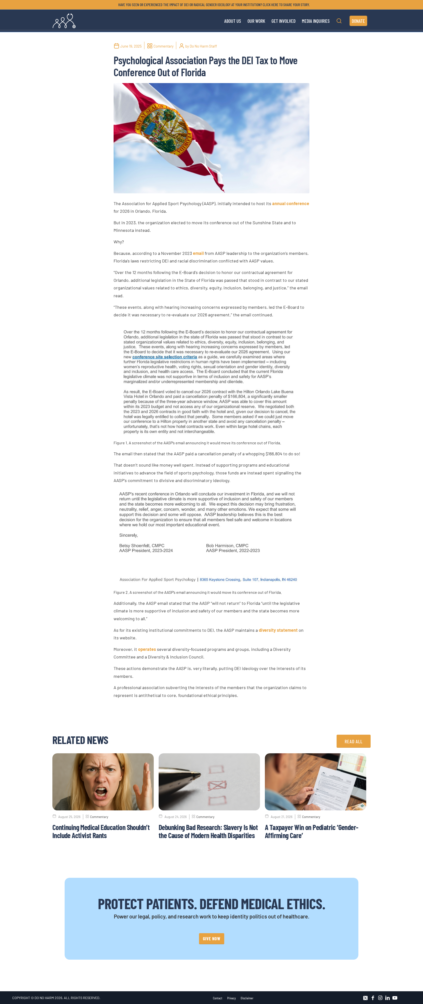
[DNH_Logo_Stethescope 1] (64, 20)
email (198, 253)
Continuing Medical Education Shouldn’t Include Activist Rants (101, 831)
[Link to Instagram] (380, 998)
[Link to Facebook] (372, 998)
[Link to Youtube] (395, 998)
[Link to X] (365, 998)
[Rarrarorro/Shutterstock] (211, 138)
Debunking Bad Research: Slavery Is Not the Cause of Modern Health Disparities (208, 831)
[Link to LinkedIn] (387, 998)
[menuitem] (213, 4)
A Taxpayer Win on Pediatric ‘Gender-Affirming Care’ (311, 831)
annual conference (290, 203)
